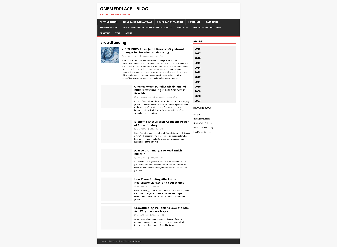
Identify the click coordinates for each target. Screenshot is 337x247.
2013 (197, 72)
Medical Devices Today (203, 127)
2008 (197, 96)
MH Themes (136, 241)
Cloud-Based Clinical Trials (137, 22)
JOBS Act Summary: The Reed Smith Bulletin (158, 152)
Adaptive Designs (109, 22)
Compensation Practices (170, 22)
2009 (197, 91)
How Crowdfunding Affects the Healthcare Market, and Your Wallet (159, 180)
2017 (197, 53)
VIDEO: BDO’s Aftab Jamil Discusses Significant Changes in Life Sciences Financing (153, 50)
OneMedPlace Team (150, 56)
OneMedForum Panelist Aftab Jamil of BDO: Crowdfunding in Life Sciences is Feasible (160, 90)
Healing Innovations (201, 119)
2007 (197, 101)
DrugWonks (198, 114)
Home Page (182, 27)
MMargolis (154, 129)
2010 (197, 86)
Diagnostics (212, 22)
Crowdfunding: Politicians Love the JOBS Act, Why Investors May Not (161, 209)
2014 (197, 67)
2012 (197, 77)
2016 (197, 58)
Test (117, 33)
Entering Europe (108, 27)
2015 (197, 63)
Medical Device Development (208, 27)
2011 (197, 82)
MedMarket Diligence (202, 132)
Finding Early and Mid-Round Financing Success (147, 27)
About (128, 33)
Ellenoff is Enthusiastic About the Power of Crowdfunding (161, 123)
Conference (194, 22)
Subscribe (105, 33)
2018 (197, 48)
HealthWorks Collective (203, 123)
